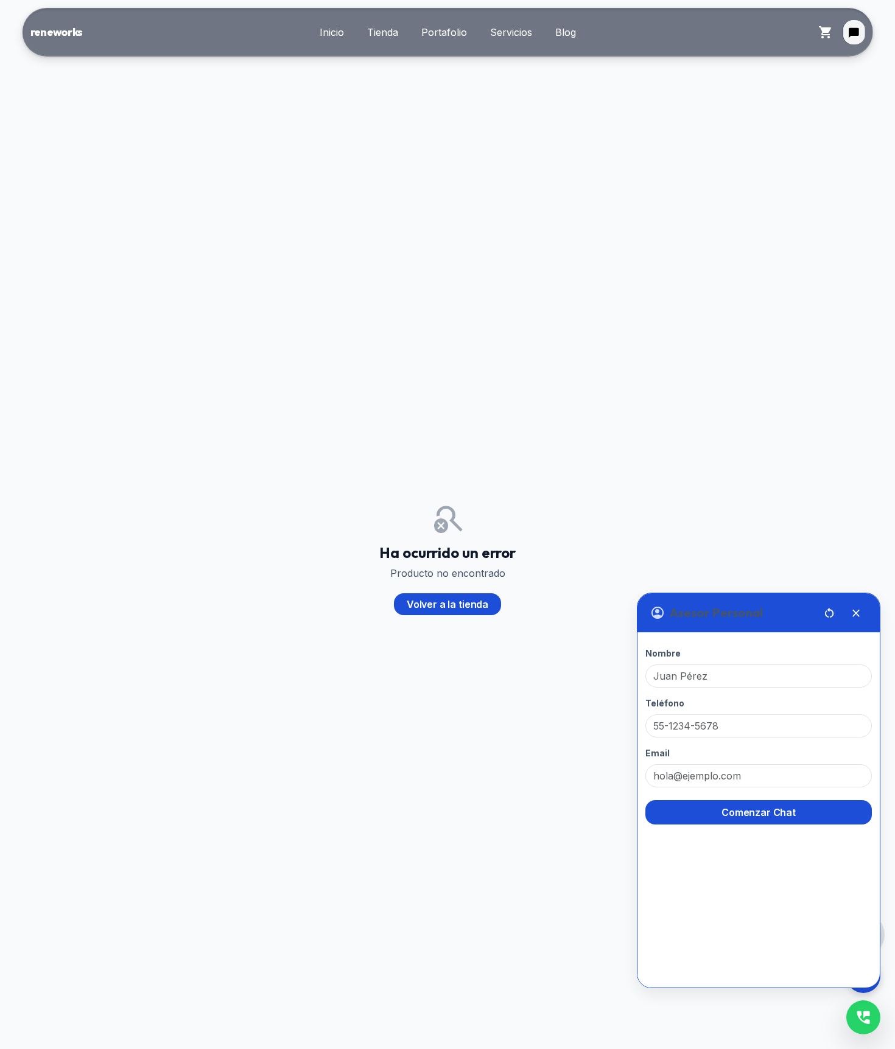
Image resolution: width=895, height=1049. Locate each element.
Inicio (332, 32)
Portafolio (444, 32)
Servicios (511, 32)
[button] (854, 32)
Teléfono (664, 703)
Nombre (663, 653)
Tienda (382, 32)
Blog (565, 32)
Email (657, 753)
